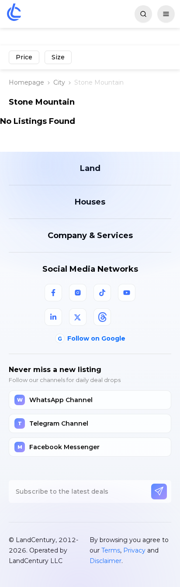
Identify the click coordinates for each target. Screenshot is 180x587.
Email (27, 414)
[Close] (165, 371)
